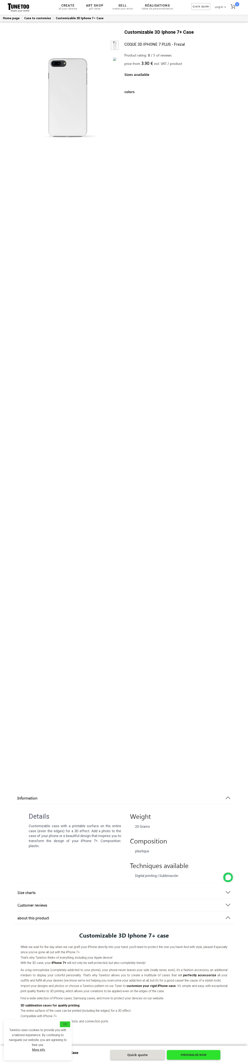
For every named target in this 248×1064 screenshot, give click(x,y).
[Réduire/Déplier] (228, 877)
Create (68, 7)
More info (38, 1050)
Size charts (26, 892)
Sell (122, 7)
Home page (11, 18)
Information (27, 797)
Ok (65, 1024)
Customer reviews (32, 905)
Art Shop (94, 7)
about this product (33, 917)
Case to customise (37, 18)
